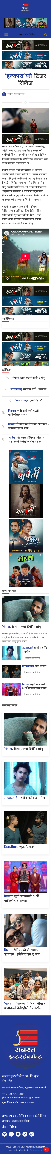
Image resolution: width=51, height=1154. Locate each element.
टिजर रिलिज (25, 80)
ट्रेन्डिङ (6, 369)
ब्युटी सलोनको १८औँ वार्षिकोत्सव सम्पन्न (23, 413)
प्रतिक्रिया (8, 318)
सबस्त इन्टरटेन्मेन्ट (15, 94)
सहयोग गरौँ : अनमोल (28, 390)
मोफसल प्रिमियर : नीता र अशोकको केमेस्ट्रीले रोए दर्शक (26, 440)
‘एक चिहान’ (28, 401)
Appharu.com (36, 1150)
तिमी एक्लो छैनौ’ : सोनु (28, 378)
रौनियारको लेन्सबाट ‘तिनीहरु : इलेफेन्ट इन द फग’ (28, 426)
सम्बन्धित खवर (9, 705)
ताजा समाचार (9, 590)
